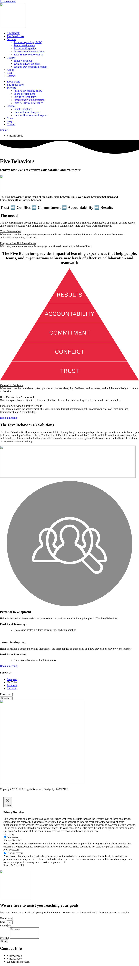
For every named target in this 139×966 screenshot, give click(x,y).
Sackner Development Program (30, 66)
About (10, 69)
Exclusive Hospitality (25, 48)
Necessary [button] (8, 834)
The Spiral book (15, 36)
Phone (3, 925)
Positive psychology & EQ (28, 42)
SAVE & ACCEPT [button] (13, 865)
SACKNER (13, 33)
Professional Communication (29, 51)
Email (3, 694)
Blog (9, 72)
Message (5, 937)
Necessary (12, 837)
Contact (11, 75)
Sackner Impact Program (27, 63)
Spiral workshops (23, 60)
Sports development (24, 45)
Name (3, 918)
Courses (11, 57)
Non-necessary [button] (11, 849)
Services (11, 39)
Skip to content (8, 1)
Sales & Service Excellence (28, 54)
